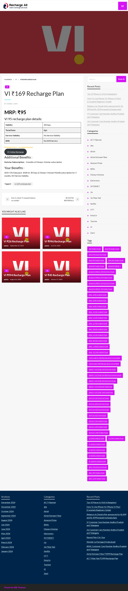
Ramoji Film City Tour (96, 537)
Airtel (92, 151)
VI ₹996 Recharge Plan (57, 241)
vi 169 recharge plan (22, 184)
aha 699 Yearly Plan (116, 260)
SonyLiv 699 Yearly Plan (98, 427)
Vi (16, 79)
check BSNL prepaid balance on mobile (104, 364)
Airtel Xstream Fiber (98, 157)
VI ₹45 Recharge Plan (57, 275)
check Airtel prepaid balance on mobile (104, 358)
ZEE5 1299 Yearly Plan (97, 479)
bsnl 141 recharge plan (98, 312)
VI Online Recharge (15, 152)
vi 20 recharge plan (96, 438)
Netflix (93, 204)
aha (91, 145)
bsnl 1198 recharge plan (98, 347)
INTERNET (95, 186)
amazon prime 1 (114, 266)
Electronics (95, 180)
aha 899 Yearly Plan (96, 266)
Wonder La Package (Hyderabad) (101, 542)
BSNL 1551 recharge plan (98, 352)
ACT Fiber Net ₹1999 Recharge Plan (102, 558)
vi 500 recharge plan (97, 456)
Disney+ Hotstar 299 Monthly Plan (102, 369)
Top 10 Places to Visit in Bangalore (102, 94)
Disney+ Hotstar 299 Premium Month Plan (105, 375)
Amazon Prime (96, 163)
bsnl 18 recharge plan (97, 295)
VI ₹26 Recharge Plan (16, 241)
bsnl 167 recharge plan (98, 324)
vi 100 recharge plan (97, 444)
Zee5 (92, 233)
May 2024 (5, 533)
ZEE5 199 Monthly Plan (98, 467)
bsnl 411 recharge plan (98, 335)
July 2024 (5, 524)
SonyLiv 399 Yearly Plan (98, 421)
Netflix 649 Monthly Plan (99, 410)
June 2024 (5, 529)
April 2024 (5, 538)
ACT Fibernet (96, 140)
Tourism (93, 221)
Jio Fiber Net (95, 198)
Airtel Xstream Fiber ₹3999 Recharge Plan (105, 554)
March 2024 (6, 542)
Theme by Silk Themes (15, 587)
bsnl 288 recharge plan (98, 329)
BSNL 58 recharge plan (97, 306)
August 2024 (6, 520)
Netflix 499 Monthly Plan (99, 404)
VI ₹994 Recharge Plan (17, 275)
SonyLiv (93, 215)
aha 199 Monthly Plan (97, 255)
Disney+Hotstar (97, 175)
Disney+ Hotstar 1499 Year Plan (101, 392)
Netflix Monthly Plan (97, 415)
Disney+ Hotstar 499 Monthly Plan (102, 381)
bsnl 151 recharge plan (98, 318)
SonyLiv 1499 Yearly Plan (98, 433)
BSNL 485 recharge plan (98, 341)
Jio (91, 192)
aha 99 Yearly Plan (112, 249)
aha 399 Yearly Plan (96, 260)
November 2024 (8, 507)
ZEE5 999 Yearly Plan (96, 473)
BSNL (92, 169)
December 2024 (8, 502)
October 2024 (7, 511)
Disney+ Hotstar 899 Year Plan (100, 387)
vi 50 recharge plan (116, 438)
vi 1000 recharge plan (97, 461)
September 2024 (8, 515)
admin (6, 246)
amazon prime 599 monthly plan (101, 283)
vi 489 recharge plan (97, 450)
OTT (92, 210)
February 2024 (7, 547)
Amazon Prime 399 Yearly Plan (100, 278)
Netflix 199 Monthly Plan (99, 398)
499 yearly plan (95, 249)
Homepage (8, 79)
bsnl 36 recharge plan (97, 301)
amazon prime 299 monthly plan (101, 272)
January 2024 (7, 551)
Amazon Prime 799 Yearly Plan (100, 289)
